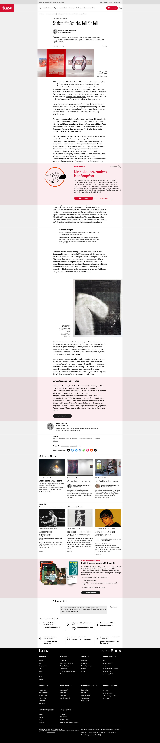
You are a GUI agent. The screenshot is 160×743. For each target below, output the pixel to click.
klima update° (43, 695)
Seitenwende (112, 732)
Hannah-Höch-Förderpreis (76, 97)
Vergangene (85, 698)
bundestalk (42, 690)
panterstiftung (106, 671)
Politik (41, 661)
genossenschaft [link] (108, 2)
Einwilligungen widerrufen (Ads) (91, 735)
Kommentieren (65, 446)
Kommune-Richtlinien (106, 730)
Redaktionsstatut (93, 730)
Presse (83, 671)
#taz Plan (55, 438)
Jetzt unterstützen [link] (62, 416)
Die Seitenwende (86, 666)
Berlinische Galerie (78, 233)
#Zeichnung (97, 438)
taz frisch (63, 693)
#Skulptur (55, 441)
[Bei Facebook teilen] (80, 450)
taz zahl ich (105, 666)
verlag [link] (40, 2)
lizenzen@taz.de (51, 732)
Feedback (63, 714)
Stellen (83, 669)
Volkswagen (64, 669)
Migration (63, 661)
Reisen (41, 715)
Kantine (41, 717)
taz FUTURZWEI (107, 693)
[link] (42, 8)
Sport (40, 671)
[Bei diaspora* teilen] (87, 450)
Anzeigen (41, 723)
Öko (40, 663)
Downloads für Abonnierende (69, 722)
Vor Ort (83, 693)
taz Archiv (105, 698)
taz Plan (54, 14)
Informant (84, 732)
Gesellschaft (42, 666)
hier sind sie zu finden (72, 611)
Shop (40, 720)
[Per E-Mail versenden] (68, 450)
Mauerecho (42, 698)
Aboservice (63, 717)
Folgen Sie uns (106, 651)
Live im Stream (85, 695)
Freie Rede (42, 701)
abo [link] (101, 2)
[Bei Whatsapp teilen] (83, 450)
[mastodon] (112, 651)
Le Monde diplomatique (109, 696)
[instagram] (120, 651)
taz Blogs (105, 690)
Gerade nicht (113, 166)
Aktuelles (84, 661)
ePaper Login (64, 719)
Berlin (47, 14)
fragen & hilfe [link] (60, 2)
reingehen (42, 703)
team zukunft (64, 690)
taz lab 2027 (85, 701)
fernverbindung (43, 693)
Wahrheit (41, 679)
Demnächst (84, 690)
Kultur (40, 669)
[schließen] (119, 166)
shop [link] (54, 2)
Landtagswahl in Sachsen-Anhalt (68, 672)
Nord (40, 677)
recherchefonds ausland (110, 669)
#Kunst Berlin (74, 438)
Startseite (41, 14)
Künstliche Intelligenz (66, 663)
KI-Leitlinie (117, 730)
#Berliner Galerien (64, 438)
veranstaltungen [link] (47, 2)
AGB (105, 732)
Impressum (100, 732)
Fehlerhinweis (73, 446)
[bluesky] (116, 651)
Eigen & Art (71, 241)
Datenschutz (92, 732)
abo (103, 661)
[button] (120, 8)
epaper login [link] (117, 2)
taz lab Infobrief (65, 698)
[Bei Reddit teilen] (91, 450)
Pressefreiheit (64, 666)
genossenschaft (107, 663)
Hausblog (84, 663)
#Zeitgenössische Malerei (85, 438)
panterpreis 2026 (107, 674)
